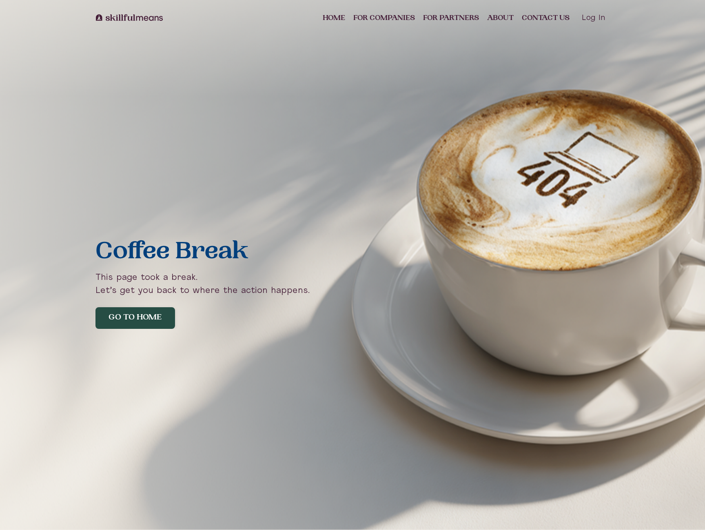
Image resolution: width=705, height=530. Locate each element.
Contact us (546, 18)
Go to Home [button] (135, 318)
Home (334, 18)
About (500, 18)
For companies (384, 18)
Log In (593, 18)
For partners (451, 18)
